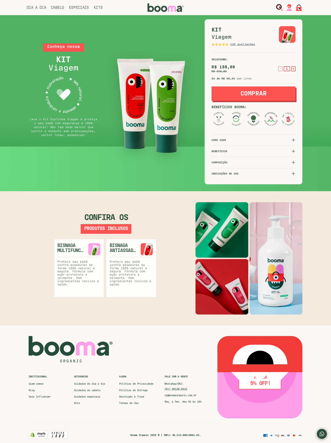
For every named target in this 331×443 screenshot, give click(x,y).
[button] (36, 7)
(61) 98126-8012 (175, 389)
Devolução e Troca (131, 396)
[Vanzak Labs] (58, 435)
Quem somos (36, 383)
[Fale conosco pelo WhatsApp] (322, 434)
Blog (32, 390)
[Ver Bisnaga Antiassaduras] (147, 249)
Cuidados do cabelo (87, 390)
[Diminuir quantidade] (280, 68)
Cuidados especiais (87, 396)
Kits (77, 403)
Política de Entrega (133, 390)
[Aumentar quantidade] (293, 68)
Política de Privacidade (136, 383)
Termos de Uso (128, 403)
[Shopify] (38, 435)
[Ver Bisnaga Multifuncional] (94, 249)
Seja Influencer (40, 396)
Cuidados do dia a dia (89, 383)
